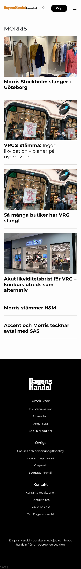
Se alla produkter (40, 431)
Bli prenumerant (40, 409)
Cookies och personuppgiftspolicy (40, 451)
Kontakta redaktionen (40, 492)
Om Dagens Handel (40, 514)
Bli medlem (40, 416)
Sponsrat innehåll (40, 472)
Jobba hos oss (40, 507)
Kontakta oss (41, 500)
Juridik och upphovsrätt (40, 458)
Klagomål (40, 465)
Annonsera (40, 423)
